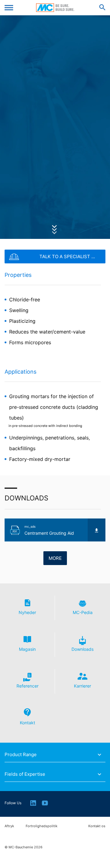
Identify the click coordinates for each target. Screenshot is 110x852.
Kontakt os (96, 826)
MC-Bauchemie (55, 7)
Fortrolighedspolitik (41, 826)
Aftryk (9, 826)
